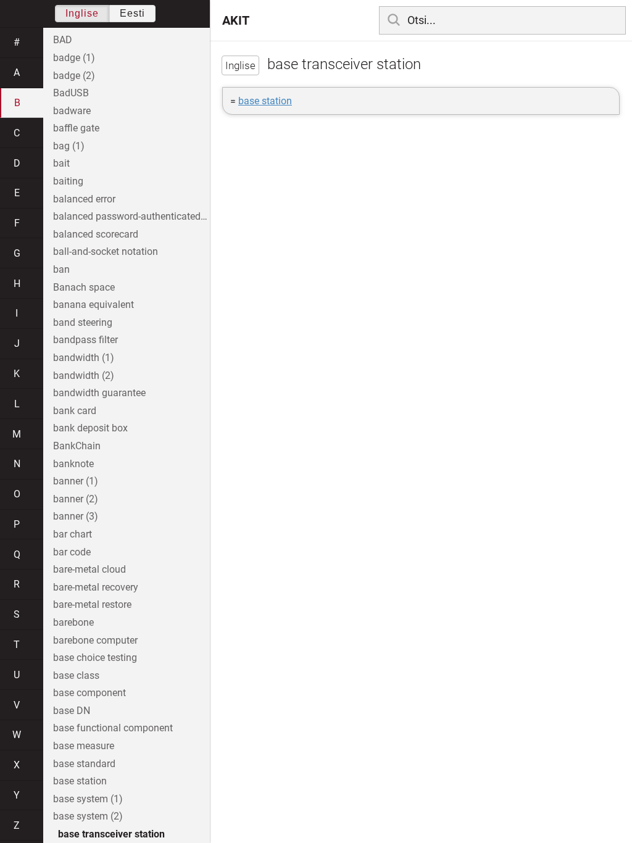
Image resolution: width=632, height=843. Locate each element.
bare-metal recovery (95, 587)
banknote (73, 464)
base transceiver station (111, 834)
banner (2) (75, 499)
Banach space (84, 287)
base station (265, 101)
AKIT (235, 20)
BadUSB (71, 93)
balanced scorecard (95, 234)
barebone (73, 622)
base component (89, 693)
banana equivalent (93, 304)
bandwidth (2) (83, 375)
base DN (71, 710)
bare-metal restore (92, 604)
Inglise (82, 13)
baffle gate (76, 128)
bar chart (72, 534)
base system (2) (88, 816)
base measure (83, 746)
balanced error (84, 199)
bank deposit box (90, 428)
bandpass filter (85, 340)
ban (61, 269)
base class (76, 675)
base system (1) (88, 799)
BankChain (77, 446)
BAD (62, 40)
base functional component (113, 728)
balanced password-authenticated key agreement (131, 216)
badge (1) (74, 58)
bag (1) (69, 146)
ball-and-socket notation (105, 251)
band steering (82, 322)
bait (61, 163)
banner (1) (75, 481)
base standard (84, 764)
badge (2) (74, 75)
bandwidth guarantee (99, 393)
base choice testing (95, 657)
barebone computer (95, 640)
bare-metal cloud (89, 569)
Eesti (132, 13)
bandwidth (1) (83, 357)
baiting (68, 181)
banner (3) (75, 516)
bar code (72, 552)
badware (72, 111)
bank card (74, 411)
